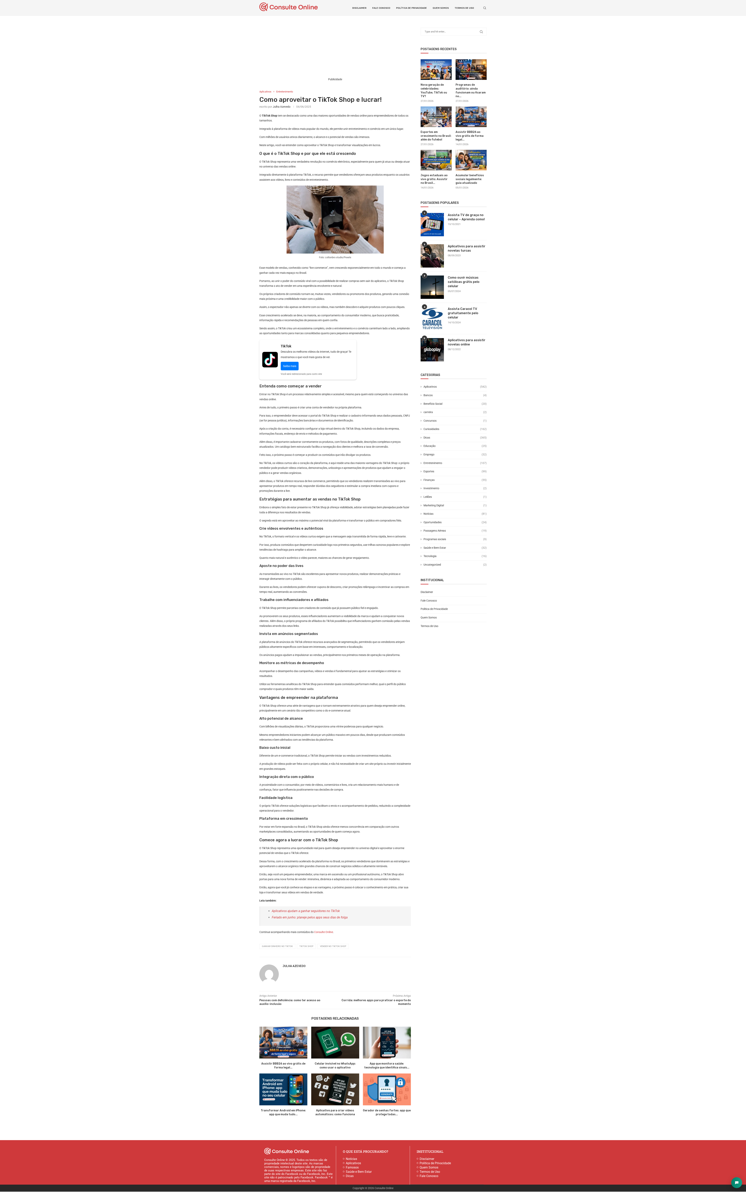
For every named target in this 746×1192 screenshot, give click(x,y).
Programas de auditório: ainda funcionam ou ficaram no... (471, 90)
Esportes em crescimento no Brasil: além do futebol (436, 135)
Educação (455, 445)
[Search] (485, 8)
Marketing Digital (455, 505)
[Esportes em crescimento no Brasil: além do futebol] (436, 116)
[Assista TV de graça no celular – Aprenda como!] (432, 224)
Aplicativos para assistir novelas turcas (466, 248)
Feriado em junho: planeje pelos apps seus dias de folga (310, 917)
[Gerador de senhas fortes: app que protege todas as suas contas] (387, 1089)
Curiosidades (455, 429)
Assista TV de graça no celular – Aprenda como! (466, 217)
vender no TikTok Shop (333, 946)
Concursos (455, 420)
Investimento (455, 488)
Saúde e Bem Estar (455, 547)
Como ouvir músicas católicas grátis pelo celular (463, 282)
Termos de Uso (464, 8)
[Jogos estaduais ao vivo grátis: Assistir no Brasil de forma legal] (436, 160)
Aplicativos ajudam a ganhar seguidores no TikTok (306, 911)
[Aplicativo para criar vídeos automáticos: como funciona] (335, 1089)
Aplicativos (455, 386)
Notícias (455, 513)
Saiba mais (289, 366)
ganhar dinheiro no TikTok (277, 946)
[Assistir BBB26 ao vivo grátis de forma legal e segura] (283, 1043)
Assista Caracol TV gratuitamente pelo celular (463, 313)
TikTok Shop (306, 946)
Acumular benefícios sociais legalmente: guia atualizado (470, 179)
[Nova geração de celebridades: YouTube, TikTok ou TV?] (436, 69)
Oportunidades (455, 522)
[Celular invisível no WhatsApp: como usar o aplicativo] (335, 1043)
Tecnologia (455, 556)
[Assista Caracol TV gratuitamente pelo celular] (432, 318)
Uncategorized (455, 564)
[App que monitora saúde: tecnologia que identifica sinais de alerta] (387, 1043)
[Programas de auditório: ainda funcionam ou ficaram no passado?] (471, 69)
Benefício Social (455, 403)
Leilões (455, 496)
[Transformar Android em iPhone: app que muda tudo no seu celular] (283, 1089)
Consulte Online (323, 932)
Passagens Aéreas (455, 530)
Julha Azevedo (281, 106)
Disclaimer (359, 8)
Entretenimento (455, 463)
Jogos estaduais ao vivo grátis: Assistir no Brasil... (434, 179)
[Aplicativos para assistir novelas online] (432, 349)
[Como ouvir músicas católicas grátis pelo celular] (432, 287)
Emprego (455, 454)
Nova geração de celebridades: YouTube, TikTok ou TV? (434, 90)
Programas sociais (455, 539)
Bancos (455, 395)
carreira (455, 412)
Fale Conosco (381, 8)
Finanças (455, 479)
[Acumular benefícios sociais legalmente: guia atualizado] (471, 160)
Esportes (455, 471)
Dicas (455, 437)
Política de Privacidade (411, 8)
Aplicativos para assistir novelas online (466, 342)
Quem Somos (441, 8)
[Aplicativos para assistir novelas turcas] (432, 256)
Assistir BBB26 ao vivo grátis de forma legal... (470, 135)
